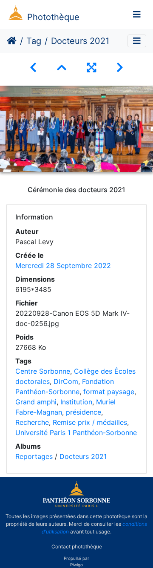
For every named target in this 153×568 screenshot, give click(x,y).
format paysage (108, 391)
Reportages (34, 456)
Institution (76, 402)
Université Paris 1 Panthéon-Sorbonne (76, 432)
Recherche (32, 422)
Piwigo (76, 564)
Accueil (12, 41)
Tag (33, 41)
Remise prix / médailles (90, 422)
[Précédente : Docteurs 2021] (33, 67)
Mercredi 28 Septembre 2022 (63, 265)
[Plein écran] (91, 67)
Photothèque (53, 17)
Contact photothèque (76, 546)
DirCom (66, 381)
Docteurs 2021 (83, 456)
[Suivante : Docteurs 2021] (119, 67)
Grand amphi (36, 402)
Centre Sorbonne (42, 371)
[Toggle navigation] (137, 14)
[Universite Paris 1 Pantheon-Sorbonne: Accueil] (76, 505)
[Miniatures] (61, 67)
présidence (83, 412)
